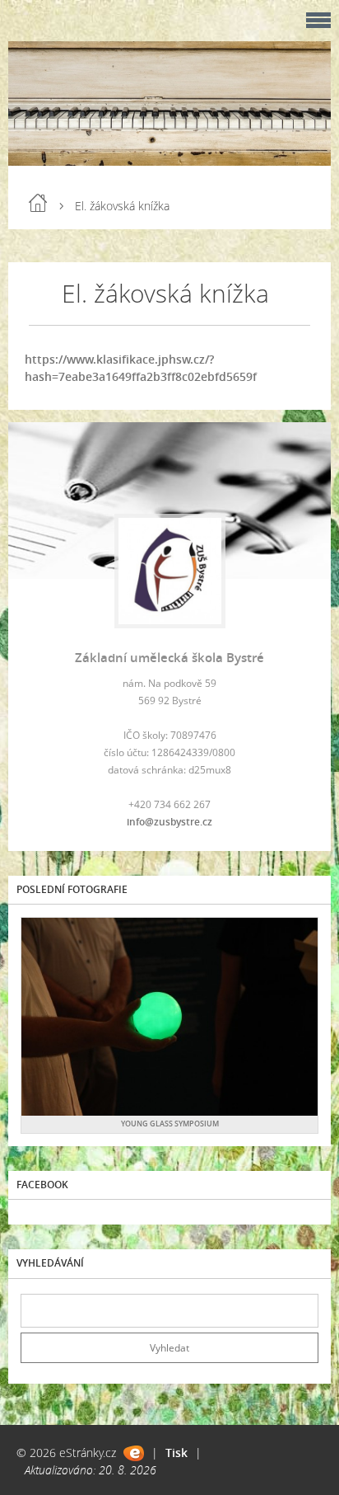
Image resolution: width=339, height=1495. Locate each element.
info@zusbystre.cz (169, 822)
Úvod (38, 203)
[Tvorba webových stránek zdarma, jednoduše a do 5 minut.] (133, 1453)
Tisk (176, 1452)
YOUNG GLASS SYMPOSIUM (170, 1123)
